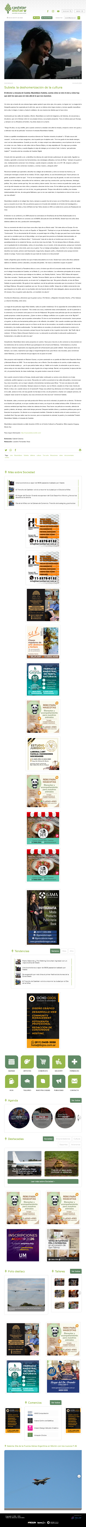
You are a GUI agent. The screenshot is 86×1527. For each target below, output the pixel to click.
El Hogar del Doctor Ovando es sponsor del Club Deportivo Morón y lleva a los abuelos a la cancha (46, 496)
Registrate (47, 18)
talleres (32, 455)
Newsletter (59, 17)
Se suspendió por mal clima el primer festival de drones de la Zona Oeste (45, 975)
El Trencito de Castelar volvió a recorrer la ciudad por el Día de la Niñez (43, 489)
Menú (78, 11)
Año (72, 951)
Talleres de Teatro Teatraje (73, 1282)
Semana (55, 951)
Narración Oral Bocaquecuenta (61, 1283)
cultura (39, 455)
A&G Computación (41, 1413)
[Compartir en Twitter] (6, 450)
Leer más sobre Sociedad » (43, 1181)
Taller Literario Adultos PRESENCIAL (60, 1305)
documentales (69, 455)
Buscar (66, 11)
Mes (64, 951)
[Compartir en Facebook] (15, 450)
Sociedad (48, 1138)
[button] (79, 50)
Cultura (77, 1138)
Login (37, 18)
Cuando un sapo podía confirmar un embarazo (61, 1171)
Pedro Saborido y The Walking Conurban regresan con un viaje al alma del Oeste (44, 962)
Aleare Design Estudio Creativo (46, 1428)
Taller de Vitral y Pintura (73, 1306)
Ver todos (75, 1100)
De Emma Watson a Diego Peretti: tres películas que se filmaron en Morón (24, 1171)
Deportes (63, 1144)
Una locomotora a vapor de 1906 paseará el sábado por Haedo (40, 483)
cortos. (7, 457)
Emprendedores (63, 1138)
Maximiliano (18, 455)
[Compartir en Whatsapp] (11, 450)
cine (11, 455)
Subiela (26, 455)
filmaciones (54, 455)
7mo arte (46, 455)
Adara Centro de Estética (43, 1420)
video (61, 455)
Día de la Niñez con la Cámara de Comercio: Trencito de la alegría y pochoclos (45, 503)
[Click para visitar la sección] (11, 1062)
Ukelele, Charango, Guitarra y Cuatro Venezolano (60, 1293)
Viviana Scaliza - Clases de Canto (73, 1294)
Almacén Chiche (40, 1435)
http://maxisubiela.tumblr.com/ (31, 433)
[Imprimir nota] (80, 450)
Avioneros (75, 1144)
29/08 (19, 1118)
